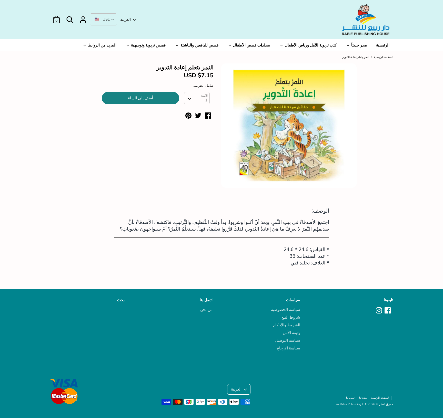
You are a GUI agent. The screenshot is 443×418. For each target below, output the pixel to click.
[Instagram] (379, 311)
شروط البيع (290, 317)
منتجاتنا (363, 398)
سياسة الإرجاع (288, 348)
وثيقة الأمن (291, 332)
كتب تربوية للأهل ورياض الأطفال (310, 45)
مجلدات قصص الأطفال (251, 45)
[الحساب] (83, 17)
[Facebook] (388, 311)
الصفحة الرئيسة (380, 398)
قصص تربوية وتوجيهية (148, 45)
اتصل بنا (206, 299)
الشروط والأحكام (286, 325)
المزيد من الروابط (101, 45)
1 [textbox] (206, 100)
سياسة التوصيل (287, 340)
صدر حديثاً (358, 45)
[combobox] (197, 98)
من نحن (206, 309)
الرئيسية (382, 45)
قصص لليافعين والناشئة (198, 45)
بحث (121, 299)
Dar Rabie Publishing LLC (351, 404)
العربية (125, 19)
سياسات (293, 299)
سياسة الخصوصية (285, 309)
